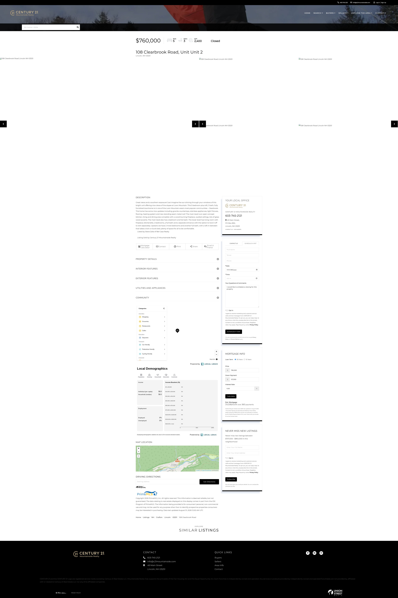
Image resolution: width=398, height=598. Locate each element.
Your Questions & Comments (235, 283)
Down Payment (231, 375)
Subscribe (231, 479)
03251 (175, 517)
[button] (78, 27)
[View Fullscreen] (138, 456)
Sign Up (383, 2)
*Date (227, 266)
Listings (146, 517)
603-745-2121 (344, 2)
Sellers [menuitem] (343, 13)
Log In (378, 2)
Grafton (159, 517)
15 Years (248, 359)
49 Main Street (156, 567)
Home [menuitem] (307, 13)
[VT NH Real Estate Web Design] (335, 593)
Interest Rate (230, 384)
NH (152, 517)
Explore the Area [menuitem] (361, 13)
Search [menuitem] (317, 13)
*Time (227, 274)
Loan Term (229, 359)
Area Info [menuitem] (219, 565)
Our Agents (237, 229)
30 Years (240, 359)
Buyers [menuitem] (330, 13)
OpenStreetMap (206, 470)
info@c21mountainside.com (361, 2)
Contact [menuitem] (379, 13)
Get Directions (209, 482)
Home (138, 517)
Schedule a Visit (250, 243)
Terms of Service (235, 339)
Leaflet (198, 470)
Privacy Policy (254, 325)
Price (227, 366)
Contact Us (229, 229)
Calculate (231, 396)
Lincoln (167, 517)
